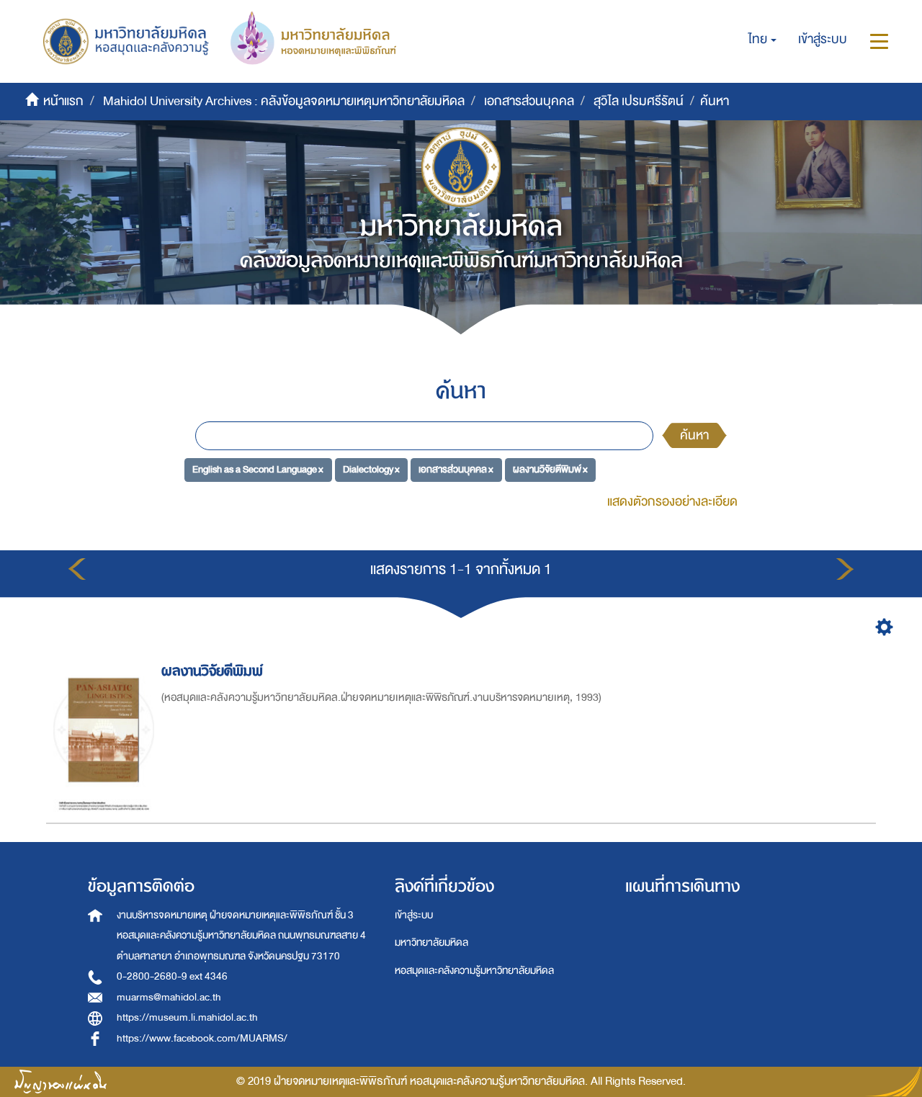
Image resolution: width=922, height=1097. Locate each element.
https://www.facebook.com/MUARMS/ (202, 1038)
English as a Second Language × (257, 469)
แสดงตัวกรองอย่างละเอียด (672, 502)
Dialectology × (371, 469)
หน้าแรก (63, 101)
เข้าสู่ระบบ (414, 915)
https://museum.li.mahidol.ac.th (187, 1017)
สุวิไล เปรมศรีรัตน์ (639, 101)
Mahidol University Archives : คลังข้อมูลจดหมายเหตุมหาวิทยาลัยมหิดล (284, 101)
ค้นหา (694, 435)
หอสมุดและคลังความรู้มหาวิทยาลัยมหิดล (474, 971)
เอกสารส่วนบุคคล (529, 101)
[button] (762, 39)
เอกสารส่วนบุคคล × (456, 469)
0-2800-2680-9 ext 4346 (172, 976)
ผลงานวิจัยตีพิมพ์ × (550, 469)
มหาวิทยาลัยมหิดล (431, 942)
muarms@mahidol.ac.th (169, 997)
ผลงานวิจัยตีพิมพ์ (212, 671)
